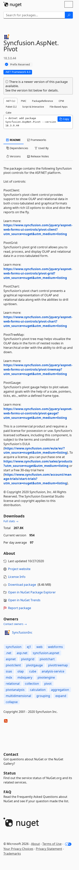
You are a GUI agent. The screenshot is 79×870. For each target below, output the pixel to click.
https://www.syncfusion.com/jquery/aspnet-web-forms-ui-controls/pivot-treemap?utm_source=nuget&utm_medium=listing (37, 369)
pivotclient (13, 665)
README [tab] (15, 140)
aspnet (11, 659)
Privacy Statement (49, 849)
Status (9, 773)
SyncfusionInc (22, 632)
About (35, 844)
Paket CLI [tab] (11, 106)
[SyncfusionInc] (7, 632)
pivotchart (47, 659)
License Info (17, 577)
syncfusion (13, 647)
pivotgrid (27, 659)
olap (20, 671)
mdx (9, 677)
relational (13, 683)
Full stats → (10, 521)
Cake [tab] (8, 112)
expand (60, 696)
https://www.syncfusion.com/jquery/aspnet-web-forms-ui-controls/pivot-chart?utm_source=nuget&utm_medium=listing (37, 321)
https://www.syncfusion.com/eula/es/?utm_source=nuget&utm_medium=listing (35, 450)
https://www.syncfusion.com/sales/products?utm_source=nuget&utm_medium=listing (37, 463)
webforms (55, 647)
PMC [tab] (23, 101)
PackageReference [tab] (42, 101)
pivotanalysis (15, 690)
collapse (12, 702)
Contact (10, 754)
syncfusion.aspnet (46, 653)
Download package (22, 584)
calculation (38, 690)
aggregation (60, 690)
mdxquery (24, 677)
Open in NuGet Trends (24, 600)
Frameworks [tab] (38, 140)
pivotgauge (34, 665)
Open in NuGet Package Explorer (32, 592)
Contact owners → (15, 624)
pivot (48, 683)
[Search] (69, 15)
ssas (9, 671)
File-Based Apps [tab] (58, 106)
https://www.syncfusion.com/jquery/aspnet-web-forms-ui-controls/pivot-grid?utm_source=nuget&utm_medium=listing (37, 273)
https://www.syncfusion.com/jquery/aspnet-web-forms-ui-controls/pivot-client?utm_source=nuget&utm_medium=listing (37, 229)
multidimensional (18, 696)
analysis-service (53, 671)
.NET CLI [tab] (10, 101)
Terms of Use (52, 844)
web (39, 647)
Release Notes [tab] (39, 156)
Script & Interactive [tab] (33, 106)
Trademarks (12, 853)
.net (8, 653)
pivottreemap (58, 665)
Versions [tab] (15, 156)
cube (32, 671)
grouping (43, 696)
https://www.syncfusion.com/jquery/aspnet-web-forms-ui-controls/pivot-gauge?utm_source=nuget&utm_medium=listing (37, 413)
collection (32, 683)
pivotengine (46, 677)
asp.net (22, 653)
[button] (64, 119)
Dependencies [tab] (18, 148)
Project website (19, 569)
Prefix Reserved (20, 64)
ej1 (29, 647)
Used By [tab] (43, 148)
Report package (19, 608)
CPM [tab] (61, 101)
